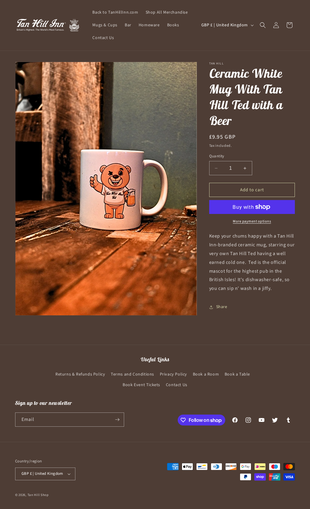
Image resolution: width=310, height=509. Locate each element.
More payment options (252, 221)
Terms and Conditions (132, 374)
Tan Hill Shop (38, 495)
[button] (262, 25)
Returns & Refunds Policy (80, 374)
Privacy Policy (173, 374)
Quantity (216, 156)
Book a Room (206, 374)
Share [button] (221, 307)
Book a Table (237, 374)
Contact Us (176, 385)
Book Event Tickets (141, 385)
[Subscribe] (117, 419)
